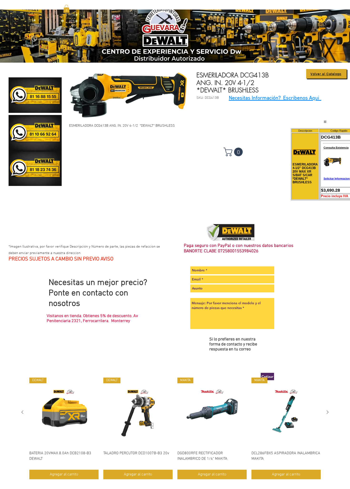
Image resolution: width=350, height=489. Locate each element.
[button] (66, 9)
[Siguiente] (327, 412)
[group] (175, 428)
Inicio (73, 54)
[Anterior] (22, 412)
